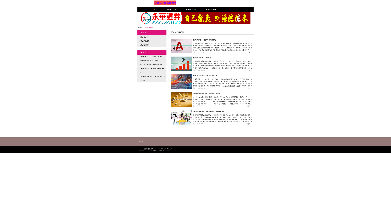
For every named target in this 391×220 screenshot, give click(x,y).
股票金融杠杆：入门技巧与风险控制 (150, 56)
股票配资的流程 (191, 9)
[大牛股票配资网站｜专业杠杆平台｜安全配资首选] (181, 117)
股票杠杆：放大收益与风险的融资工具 (151, 64)
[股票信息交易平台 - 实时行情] (181, 63)
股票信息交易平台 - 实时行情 (148, 60)
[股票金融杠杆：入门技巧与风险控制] (181, 45)
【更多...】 (249, 52)
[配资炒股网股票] (165, 3)
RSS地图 (163, 149)
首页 (155, 9)
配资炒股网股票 (211, 9)
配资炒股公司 (171, 9)
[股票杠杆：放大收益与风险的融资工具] (181, 81)
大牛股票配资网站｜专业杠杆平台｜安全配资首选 (152, 78)
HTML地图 (169, 149)
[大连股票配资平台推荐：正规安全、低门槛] (181, 99)
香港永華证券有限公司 (159, 150)
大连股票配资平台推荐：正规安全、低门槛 (152, 70)
